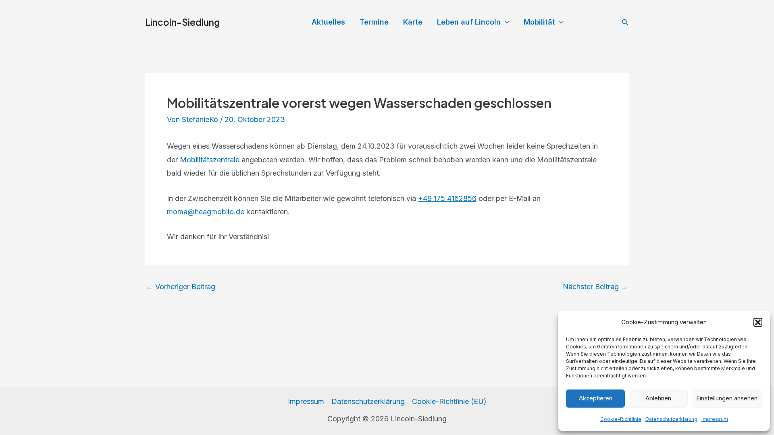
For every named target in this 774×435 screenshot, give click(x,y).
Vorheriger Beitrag (180, 286)
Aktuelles (328, 22)
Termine (374, 22)
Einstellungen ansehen (726, 398)
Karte (412, 22)
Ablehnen (658, 398)
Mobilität (539, 22)
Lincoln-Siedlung (182, 22)
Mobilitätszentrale (209, 159)
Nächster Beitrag (595, 286)
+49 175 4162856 (447, 198)
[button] (758, 322)
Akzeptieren (595, 398)
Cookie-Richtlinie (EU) (449, 401)
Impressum (714, 419)
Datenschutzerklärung (671, 419)
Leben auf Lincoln (469, 22)
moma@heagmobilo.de (205, 211)
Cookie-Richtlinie (620, 419)
